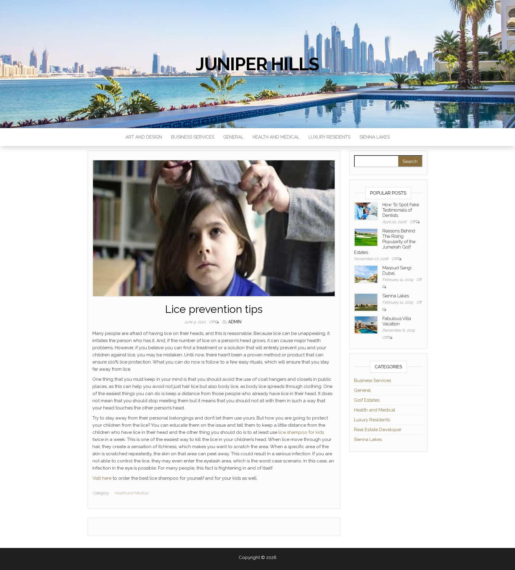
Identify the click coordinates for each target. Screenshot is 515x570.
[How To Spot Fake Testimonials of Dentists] (366, 210)
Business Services (192, 137)
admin (234, 321)
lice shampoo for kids (301, 432)
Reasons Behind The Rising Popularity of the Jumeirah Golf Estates (384, 241)
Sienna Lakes (374, 137)
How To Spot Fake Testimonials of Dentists (400, 210)
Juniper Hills (257, 64)
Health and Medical (276, 137)
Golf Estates (366, 400)
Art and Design (143, 137)
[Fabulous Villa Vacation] (366, 324)
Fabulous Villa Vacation (396, 321)
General (233, 137)
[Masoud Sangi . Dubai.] (366, 274)
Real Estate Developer (377, 429)
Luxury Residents (329, 137)
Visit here (101, 478)
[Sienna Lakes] (366, 302)
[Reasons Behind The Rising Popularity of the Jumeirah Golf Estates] (366, 237)
